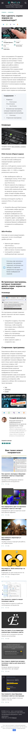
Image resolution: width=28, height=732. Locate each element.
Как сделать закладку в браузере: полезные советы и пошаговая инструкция (14, 475)
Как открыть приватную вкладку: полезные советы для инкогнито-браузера (14, 663)
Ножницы (12, 115)
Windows (6, 35)
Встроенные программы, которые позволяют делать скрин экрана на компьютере (13, 111)
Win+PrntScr (13, 106)
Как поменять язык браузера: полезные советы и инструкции (13, 695)
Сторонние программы (14, 118)
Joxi (6, 387)
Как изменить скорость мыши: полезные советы (12, 600)
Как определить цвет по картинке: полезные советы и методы (14, 507)
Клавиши (9, 99)
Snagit (7, 391)
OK (14, 730)
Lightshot (8, 389)
